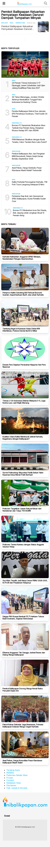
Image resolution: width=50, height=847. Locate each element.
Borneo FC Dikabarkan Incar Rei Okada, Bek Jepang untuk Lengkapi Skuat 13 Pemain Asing (30, 212)
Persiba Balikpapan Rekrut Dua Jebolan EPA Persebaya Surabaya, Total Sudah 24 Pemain (29, 113)
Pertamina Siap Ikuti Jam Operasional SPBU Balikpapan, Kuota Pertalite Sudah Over (29, 198)
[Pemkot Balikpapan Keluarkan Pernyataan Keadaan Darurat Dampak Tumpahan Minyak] (43, 26)
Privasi (9, 777)
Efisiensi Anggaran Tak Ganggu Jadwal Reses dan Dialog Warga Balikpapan (24, 653)
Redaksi (10, 772)
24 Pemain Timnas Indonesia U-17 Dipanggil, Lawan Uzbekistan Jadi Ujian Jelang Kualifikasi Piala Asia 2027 (28, 85)
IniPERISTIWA (20, 23)
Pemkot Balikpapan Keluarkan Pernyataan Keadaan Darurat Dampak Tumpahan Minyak (17, 27)
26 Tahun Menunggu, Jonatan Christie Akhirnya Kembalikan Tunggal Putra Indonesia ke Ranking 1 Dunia (28, 99)
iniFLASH (4, 23)
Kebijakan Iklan (13, 783)
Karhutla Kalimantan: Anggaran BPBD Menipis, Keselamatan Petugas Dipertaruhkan (22, 258)
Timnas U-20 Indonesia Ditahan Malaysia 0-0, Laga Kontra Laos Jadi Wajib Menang (24, 402)
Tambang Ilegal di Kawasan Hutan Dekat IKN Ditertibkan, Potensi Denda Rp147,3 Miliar (21, 330)
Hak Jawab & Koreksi (16, 788)
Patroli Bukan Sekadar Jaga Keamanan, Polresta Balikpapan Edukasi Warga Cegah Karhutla (23, 725)
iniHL (12, 23)
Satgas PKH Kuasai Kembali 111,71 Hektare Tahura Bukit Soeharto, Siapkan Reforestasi (23, 617)
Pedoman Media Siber (17, 775)
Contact (10, 780)
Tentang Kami (13, 770)
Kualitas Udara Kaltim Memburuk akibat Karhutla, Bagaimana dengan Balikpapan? (23, 438)
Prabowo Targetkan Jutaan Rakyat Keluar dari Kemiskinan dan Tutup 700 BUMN (22, 509)
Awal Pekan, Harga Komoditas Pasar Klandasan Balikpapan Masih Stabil (22, 761)
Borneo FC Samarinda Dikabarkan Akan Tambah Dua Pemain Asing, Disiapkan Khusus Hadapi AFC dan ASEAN (28, 127)
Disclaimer (11, 785)
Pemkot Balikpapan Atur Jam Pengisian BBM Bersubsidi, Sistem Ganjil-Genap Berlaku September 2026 (28, 156)
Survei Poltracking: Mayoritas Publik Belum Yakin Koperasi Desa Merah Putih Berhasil (23, 474)
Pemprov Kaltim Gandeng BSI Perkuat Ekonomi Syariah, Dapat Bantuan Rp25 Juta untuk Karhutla (23, 294)
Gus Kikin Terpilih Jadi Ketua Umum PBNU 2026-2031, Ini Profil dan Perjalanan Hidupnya (25, 581)
